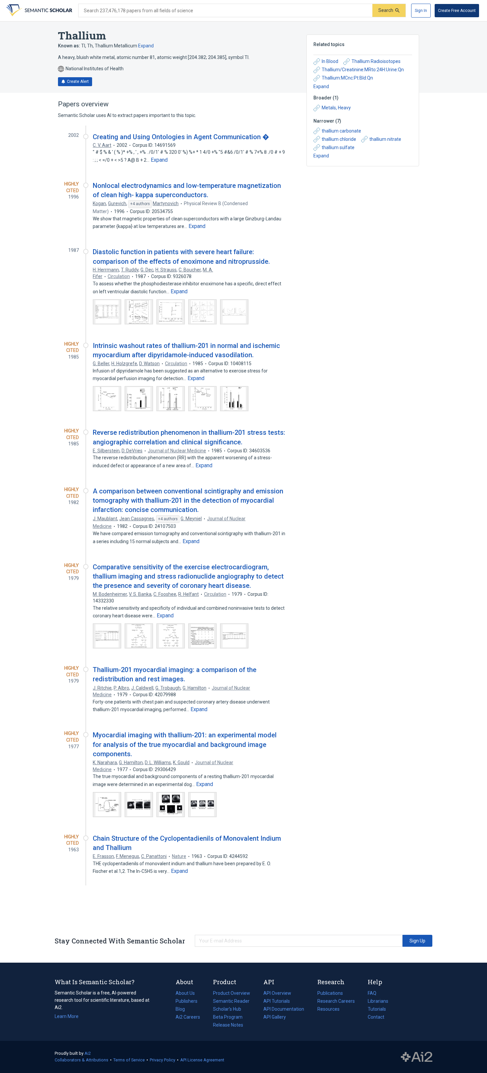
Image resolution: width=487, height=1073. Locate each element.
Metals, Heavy (336, 107)
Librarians (378, 1001)
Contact (376, 1017)
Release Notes (228, 1025)
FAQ (372, 993)
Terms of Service (129, 1059)
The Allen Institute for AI (416, 1057)
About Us (185, 993)
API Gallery (274, 1017)
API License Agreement (202, 1059)
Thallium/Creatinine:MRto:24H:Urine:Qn (363, 69)
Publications (330, 993)
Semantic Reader (231, 1001)
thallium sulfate (338, 147)
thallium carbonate (341, 131)
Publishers (186, 1001)
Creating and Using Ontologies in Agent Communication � (181, 137)
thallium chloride (339, 139)
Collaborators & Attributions (81, 1059)
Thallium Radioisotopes (376, 61)
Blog (183, 1009)
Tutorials (377, 1009)
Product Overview (231, 993)
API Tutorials (276, 1001)
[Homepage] (38, 10)
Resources (328, 1009)
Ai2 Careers (188, 1017)
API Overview (277, 993)
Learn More (67, 1016)
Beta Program (228, 1017)
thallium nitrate (385, 139)
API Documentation (283, 1009)
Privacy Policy (162, 1059)
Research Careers (336, 1001)
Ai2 (87, 1053)
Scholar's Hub (227, 1009)
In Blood (330, 61)
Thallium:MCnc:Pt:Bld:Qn (347, 78)
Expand (146, 45)
